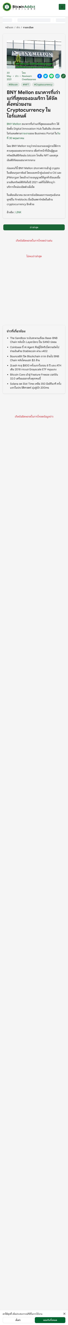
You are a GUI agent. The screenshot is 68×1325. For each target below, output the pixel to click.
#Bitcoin (13, 84)
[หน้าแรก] (19, 7)
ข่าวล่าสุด (34, 227)
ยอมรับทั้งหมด (50, 1320)
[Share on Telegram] (57, 76)
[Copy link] (63, 76)
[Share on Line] (51, 76)
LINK (18, 212)
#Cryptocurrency (43, 84)
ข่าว (18, 27)
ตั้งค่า (18, 1320)
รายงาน (25, 133)
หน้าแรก (9, 27)
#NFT (26, 84)
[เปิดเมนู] (62, 7)
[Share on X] (45, 76)
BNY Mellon (14, 124)
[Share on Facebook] (39, 76)
